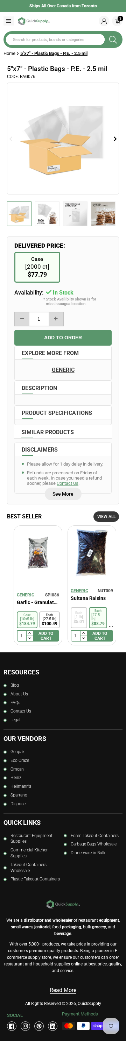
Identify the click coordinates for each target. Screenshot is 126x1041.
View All (106, 516)
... (111, 625)
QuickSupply (89, 1003)
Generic (25, 595)
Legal (15, 719)
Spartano (18, 795)
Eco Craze (19, 760)
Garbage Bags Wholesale (94, 844)
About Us (19, 694)
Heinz (15, 777)
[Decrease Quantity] (22, 319)
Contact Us (67, 483)
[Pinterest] (39, 1026)
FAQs (15, 702)
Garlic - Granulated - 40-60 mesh (38, 602)
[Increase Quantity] (56, 319)
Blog (14, 685)
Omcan (17, 769)
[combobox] (55, 39)
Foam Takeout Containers (95, 835)
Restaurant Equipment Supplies (31, 838)
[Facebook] (11, 1026)
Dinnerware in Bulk (88, 852)
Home (9, 53)
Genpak (17, 751)
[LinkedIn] (52, 1026)
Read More (63, 990)
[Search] (113, 40)
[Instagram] (25, 1026)
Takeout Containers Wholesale (28, 867)
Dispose (18, 803)
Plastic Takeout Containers (35, 879)
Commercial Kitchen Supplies (29, 853)
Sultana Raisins (88, 598)
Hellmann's (20, 786)
